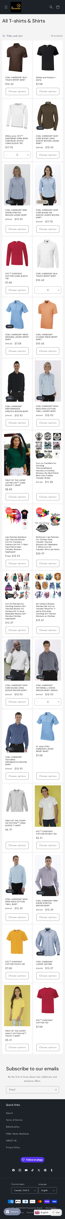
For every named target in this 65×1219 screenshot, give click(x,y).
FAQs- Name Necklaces (17, 1133)
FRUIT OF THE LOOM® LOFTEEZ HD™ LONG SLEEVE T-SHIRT (15, 483)
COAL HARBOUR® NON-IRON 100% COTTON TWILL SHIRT (16, 901)
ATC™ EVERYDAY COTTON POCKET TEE (46, 832)
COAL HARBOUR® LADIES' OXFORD (44, 963)
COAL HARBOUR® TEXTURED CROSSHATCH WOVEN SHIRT (16, 761)
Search (9, 1113)
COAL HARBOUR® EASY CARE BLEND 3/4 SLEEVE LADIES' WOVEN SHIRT (47, 214)
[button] (6, 7)
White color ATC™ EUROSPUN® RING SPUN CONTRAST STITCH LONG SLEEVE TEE (16, 140)
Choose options (17, 91)
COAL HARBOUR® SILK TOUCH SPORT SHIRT (16, 78)
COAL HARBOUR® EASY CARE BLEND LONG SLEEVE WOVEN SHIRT (16, 687)
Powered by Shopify (35, 1208)
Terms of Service (14, 1119)
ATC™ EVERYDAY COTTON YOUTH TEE (15, 962)
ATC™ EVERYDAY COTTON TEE (44, 1021)
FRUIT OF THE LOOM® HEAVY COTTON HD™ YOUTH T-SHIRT (15, 1033)
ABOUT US (11, 1140)
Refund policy (13, 1126)
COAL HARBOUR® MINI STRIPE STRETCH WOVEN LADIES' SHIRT (16, 212)
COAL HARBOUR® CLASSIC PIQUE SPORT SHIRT (47, 337)
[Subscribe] (55, 1089)
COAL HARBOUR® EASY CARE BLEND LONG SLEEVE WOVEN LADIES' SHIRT (47, 140)
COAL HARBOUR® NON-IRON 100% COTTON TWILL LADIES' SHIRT (47, 408)
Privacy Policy (13, 1147)
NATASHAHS (21, 1208)
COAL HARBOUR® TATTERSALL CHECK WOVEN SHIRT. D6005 (47, 687)
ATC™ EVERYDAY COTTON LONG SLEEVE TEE (16, 276)
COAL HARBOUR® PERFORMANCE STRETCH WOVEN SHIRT (16, 409)
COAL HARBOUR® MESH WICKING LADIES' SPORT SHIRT (17, 337)
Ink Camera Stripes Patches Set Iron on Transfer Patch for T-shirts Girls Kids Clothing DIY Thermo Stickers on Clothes (46, 610)
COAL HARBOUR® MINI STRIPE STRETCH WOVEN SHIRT (47, 903)
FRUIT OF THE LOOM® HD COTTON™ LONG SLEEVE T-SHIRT (15, 823)
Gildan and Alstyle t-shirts (46, 78)
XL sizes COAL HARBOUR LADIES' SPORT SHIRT (45, 748)
